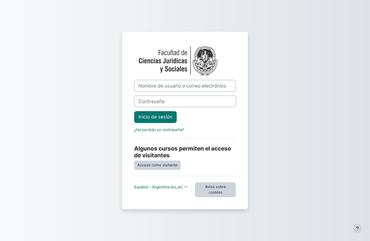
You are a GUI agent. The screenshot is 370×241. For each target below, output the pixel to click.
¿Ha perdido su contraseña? (159, 129)
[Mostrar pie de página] (357, 228)
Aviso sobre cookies (215, 189)
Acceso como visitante (157, 165)
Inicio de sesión (155, 117)
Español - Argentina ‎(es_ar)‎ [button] (158, 187)
